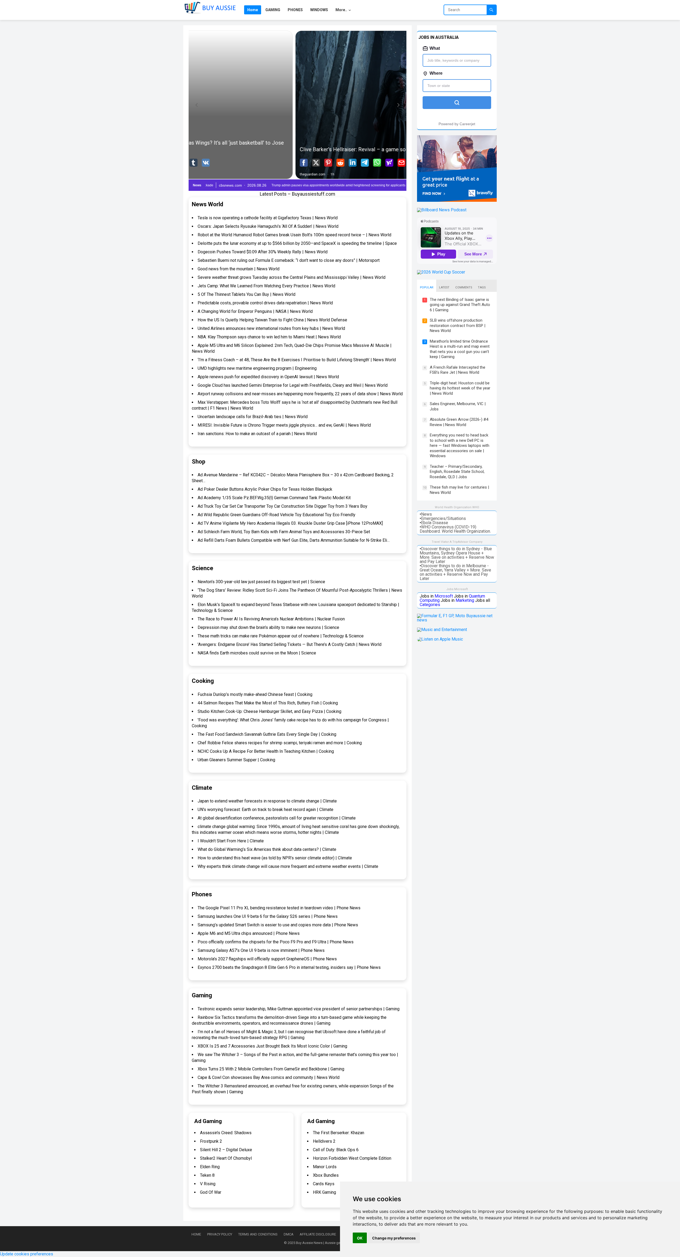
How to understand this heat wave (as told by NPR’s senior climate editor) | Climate (275, 857)
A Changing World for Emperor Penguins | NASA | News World (255, 311)
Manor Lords (325, 1166)
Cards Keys (323, 1183)
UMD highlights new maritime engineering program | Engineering (257, 368)
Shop (198, 461)
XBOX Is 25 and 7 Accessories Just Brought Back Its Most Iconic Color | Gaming (272, 1046)
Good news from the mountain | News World (238, 268)
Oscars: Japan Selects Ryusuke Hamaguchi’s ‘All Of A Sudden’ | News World (268, 226)
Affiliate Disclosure (318, 1234)
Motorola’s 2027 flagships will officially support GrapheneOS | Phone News (267, 958)
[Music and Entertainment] (442, 629)
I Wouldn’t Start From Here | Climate (231, 840)
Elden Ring (210, 1166)
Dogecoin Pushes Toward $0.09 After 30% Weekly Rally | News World (263, 251)
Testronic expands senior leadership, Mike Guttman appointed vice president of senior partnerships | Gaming (299, 1008)
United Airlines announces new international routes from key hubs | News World (271, 328)
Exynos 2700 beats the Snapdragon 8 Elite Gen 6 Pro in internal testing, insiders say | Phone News (289, 967)
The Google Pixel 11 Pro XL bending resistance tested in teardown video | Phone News (279, 907)
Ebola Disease (434, 522)
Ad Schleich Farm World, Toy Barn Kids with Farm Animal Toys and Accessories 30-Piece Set (284, 531)
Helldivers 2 (324, 1141)
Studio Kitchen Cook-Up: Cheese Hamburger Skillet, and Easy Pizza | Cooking (269, 711)
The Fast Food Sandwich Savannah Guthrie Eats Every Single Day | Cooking (267, 734)
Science (202, 568)
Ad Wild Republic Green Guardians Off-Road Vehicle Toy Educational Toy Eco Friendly (276, 514)
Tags (482, 287)
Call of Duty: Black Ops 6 (336, 1149)
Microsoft (444, 596)
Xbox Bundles (326, 1175)
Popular (426, 287)
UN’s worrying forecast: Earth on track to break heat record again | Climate (265, 809)
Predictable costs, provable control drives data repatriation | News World (265, 302)
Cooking (203, 681)
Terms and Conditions (258, 1234)
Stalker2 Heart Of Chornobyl (226, 1158)
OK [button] (360, 1238)
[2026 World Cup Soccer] (441, 272)
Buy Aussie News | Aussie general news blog (330, 1243)
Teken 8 (207, 1175)
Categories (430, 604)
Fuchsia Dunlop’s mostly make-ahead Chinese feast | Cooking (255, 694)
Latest (444, 287)
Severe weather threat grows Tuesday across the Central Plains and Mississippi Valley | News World (291, 277)
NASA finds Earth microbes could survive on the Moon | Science (257, 652)
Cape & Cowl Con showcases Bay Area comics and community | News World (268, 1077)
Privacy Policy (219, 1234)
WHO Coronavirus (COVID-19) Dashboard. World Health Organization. (455, 529)
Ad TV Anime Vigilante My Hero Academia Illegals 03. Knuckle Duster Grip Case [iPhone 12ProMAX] (290, 523)
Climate (202, 787)
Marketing (465, 600)
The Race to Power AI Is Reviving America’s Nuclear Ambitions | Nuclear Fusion (271, 618)
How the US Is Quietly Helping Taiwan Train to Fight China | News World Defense (272, 319)
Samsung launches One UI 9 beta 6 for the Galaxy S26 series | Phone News (268, 916)
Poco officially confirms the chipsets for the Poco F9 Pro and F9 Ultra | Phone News (276, 941)
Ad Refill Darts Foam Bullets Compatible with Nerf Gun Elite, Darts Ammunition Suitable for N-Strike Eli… (294, 540)
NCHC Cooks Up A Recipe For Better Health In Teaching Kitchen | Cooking (266, 751)
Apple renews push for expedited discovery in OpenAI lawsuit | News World (268, 376)
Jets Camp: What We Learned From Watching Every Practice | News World (266, 285)
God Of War (210, 1192)
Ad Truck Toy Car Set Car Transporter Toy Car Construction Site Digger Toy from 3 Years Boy (282, 506)
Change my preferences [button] (394, 1238)
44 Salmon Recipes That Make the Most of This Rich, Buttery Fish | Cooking (268, 702)
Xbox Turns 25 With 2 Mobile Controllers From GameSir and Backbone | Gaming (271, 1068)
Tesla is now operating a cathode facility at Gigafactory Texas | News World (268, 217)
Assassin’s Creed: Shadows (226, 1132)
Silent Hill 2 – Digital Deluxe (226, 1149)
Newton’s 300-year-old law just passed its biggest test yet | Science (261, 581)
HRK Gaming (324, 1192)
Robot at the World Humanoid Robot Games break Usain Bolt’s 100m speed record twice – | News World (294, 234)
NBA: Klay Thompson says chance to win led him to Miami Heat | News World (269, 336)
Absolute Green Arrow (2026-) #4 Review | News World (459, 422)
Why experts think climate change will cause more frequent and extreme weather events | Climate (288, 866)
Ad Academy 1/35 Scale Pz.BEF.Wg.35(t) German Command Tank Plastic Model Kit (274, 497)
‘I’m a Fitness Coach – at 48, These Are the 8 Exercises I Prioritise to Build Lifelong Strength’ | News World (297, 359)
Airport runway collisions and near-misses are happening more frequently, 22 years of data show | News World (300, 393)
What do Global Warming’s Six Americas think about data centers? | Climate (267, 849)
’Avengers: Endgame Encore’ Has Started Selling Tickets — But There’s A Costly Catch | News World (289, 644)
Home (196, 1234)
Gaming (202, 995)
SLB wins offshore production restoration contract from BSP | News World (457, 325)
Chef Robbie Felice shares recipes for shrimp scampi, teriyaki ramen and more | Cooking (280, 742)
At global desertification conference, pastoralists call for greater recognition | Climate (277, 818)
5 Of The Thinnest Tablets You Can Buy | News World (246, 294)
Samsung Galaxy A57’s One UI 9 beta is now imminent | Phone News (261, 950)
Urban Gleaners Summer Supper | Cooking (236, 759)
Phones (202, 894)
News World (207, 204)
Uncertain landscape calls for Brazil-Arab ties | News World (253, 416)
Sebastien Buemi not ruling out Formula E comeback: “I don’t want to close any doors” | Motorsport (289, 260)
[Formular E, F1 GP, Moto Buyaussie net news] (457, 620)
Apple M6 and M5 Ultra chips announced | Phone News (249, 933)
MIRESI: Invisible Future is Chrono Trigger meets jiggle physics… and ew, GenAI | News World (284, 425)
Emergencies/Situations (443, 518)
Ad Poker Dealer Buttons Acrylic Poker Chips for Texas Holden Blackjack (265, 489)
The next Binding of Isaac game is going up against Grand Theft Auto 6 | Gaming (460, 304)
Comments (463, 287)
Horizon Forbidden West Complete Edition (352, 1158)
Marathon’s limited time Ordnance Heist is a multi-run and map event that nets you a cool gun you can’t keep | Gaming (460, 349)
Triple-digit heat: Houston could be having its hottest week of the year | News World (460, 388)
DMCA (289, 1234)
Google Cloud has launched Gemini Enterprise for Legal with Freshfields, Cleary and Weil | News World (293, 385)
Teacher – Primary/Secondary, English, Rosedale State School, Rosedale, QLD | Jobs (457, 471)
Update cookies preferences (26, 1253)
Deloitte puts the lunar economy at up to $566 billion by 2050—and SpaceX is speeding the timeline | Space (297, 243)
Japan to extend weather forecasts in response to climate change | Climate (267, 801)
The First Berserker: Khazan (338, 1132)
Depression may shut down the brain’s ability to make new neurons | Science (268, 627)
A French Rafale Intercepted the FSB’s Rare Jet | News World (457, 370)
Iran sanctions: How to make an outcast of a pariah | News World (257, 433)
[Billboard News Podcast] (441, 209)
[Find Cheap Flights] (457, 200)
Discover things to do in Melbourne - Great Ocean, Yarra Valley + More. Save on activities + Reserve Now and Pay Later (455, 572)
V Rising (207, 1183)
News (426, 514)
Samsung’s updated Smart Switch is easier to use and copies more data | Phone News (278, 924)
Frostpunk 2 (211, 1141)
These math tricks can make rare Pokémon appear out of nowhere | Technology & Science (281, 635)
